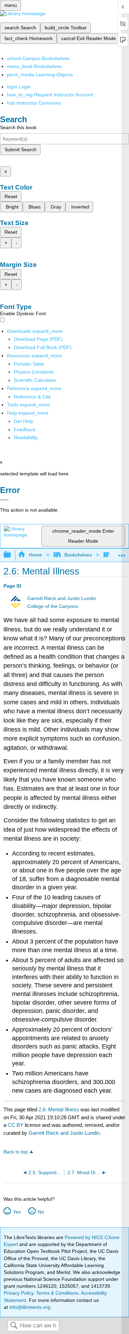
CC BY (16, 1125)
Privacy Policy (18, 1293)
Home (35, 555)
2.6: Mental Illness (59, 1109)
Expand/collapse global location (122, 553)
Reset (10, 196)
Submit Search (20, 149)
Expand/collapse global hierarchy (11, 555)
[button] (24, 429)
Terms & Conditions (57, 1293)
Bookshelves (78, 555)
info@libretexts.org (29, 1307)
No (41, 1212)
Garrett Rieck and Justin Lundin (61, 598)
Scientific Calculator (35, 380)
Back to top (15, 1151)
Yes (17, 1212)
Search (14, 1326)
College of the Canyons (52, 606)
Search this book (18, 127)
